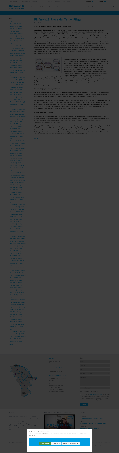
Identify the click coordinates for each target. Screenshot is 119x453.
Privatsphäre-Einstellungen (70, 443)
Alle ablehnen (56, 443)
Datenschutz (56, 448)
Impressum (63, 448)
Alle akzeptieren (45, 443)
